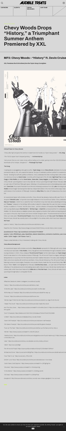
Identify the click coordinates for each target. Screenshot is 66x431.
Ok (33, 428)
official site (7, 281)
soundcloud (31, 281)
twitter (19, 281)
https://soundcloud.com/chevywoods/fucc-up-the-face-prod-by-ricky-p (37, 328)
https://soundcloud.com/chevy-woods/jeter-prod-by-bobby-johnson (28, 341)
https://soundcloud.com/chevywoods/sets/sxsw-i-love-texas (34, 359)
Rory (21, 240)
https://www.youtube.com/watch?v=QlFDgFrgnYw (35, 363)
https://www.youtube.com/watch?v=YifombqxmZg (25, 367)
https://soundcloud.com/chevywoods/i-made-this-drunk (32, 304)
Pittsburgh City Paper (35, 162)
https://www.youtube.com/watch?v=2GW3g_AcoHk (28, 371)
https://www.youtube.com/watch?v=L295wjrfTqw (25, 374)
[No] (64, 427)
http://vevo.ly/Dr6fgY (15, 345)
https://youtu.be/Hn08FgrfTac (24, 352)
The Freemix (61, 206)
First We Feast (42, 269)
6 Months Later (14, 199)
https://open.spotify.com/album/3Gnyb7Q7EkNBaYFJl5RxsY (36, 348)
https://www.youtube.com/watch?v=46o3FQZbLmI (24, 332)
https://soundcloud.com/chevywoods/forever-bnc (24, 296)
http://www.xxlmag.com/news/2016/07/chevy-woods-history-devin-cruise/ (40, 228)
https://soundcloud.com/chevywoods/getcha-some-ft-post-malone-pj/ (34, 335)
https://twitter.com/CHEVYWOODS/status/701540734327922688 (34, 313)
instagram (24, 281)
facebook (13, 281)
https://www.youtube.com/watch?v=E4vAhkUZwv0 (33, 307)
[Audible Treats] (33, 3)
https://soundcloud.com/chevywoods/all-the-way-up (35, 292)
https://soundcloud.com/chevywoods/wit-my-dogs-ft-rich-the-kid (40, 300)
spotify (38, 281)
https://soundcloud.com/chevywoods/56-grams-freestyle (34, 324)
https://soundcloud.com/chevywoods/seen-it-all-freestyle (34, 320)
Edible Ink (32, 269)
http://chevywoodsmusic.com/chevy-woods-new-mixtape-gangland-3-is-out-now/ (36, 378)
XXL (17, 172)
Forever (9, 204)
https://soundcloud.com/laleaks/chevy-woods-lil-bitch (25, 317)
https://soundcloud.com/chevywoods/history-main (29, 224)
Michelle (15, 240)
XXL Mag (62, 153)
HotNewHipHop (37, 156)
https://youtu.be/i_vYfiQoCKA (23, 356)
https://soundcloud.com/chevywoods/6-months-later (29, 289)
